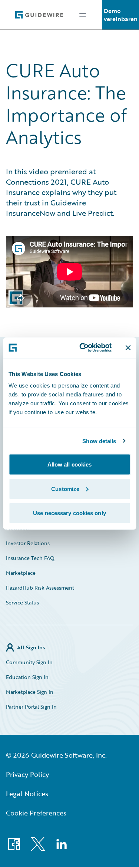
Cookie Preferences (36, 813)
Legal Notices (27, 793)
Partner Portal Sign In (31, 707)
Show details (99, 441)
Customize (65, 488)
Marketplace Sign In (29, 692)
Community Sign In (29, 662)
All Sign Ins (31, 647)
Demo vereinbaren (121, 14)
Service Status (22, 602)
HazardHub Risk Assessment (40, 587)
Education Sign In (27, 677)
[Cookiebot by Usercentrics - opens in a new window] (83, 348)
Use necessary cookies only (69, 513)
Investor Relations (28, 543)
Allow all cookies (69, 464)
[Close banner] (127, 347)
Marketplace (21, 573)
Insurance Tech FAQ (30, 558)
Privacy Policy (27, 774)
